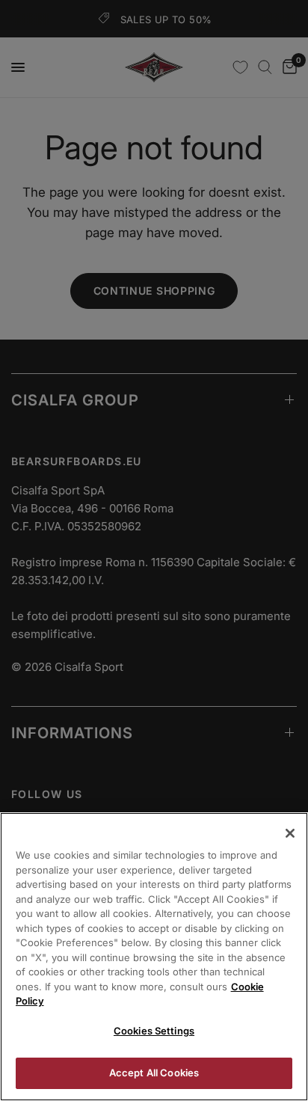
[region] (154, 956)
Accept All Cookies (154, 1073)
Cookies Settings (154, 1031)
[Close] (290, 833)
